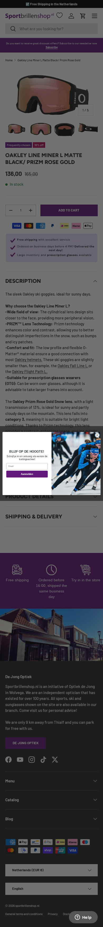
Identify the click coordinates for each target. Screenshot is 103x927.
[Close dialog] (97, 435)
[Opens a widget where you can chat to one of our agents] (83, 917)
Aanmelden (27, 474)
